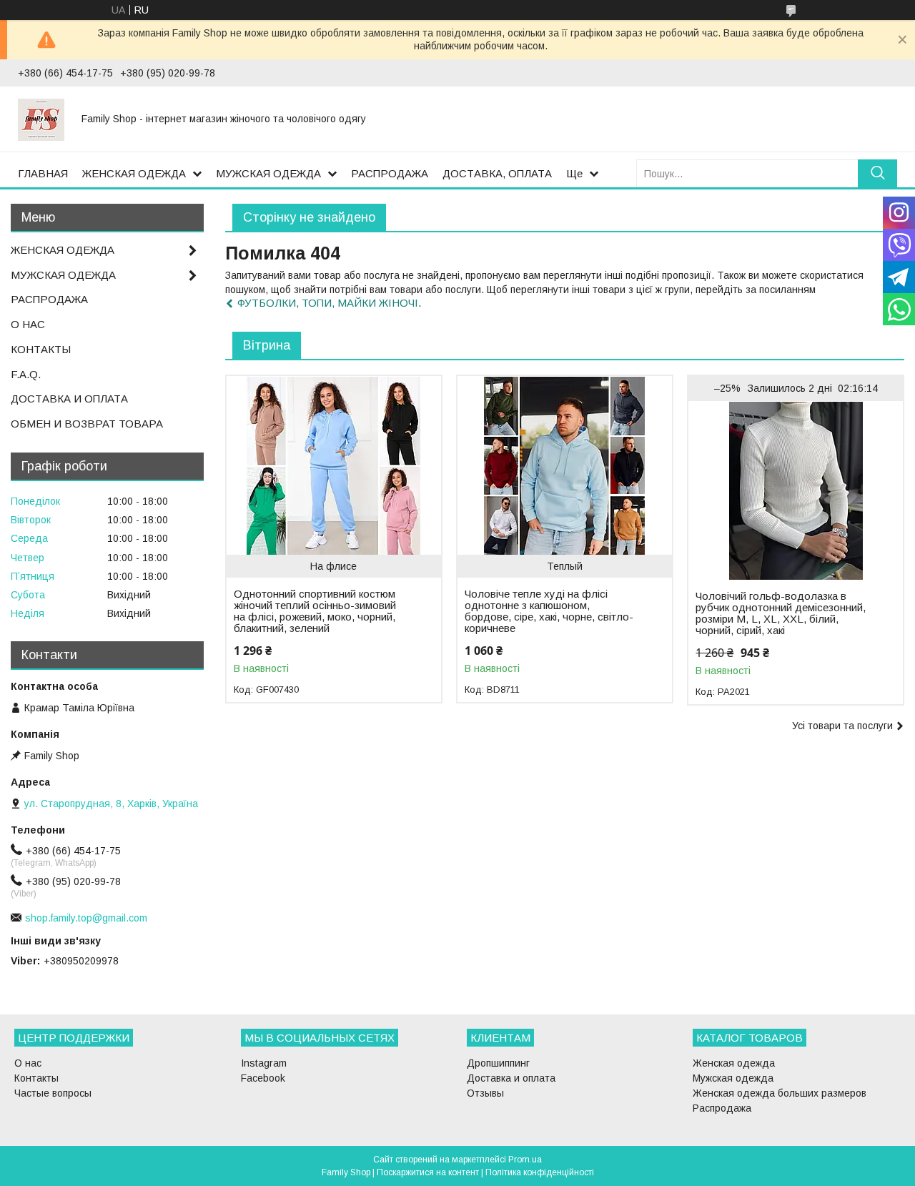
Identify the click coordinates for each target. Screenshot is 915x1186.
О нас (27, 1063)
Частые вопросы (53, 1093)
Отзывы (485, 1093)
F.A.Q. (26, 374)
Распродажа (722, 1108)
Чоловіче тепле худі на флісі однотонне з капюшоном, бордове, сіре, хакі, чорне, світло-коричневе (549, 611)
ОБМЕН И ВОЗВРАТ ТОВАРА (87, 423)
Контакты (36, 1078)
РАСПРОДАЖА (389, 173)
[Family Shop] (41, 118)
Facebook (263, 1078)
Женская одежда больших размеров (779, 1093)
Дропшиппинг (498, 1063)
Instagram (264, 1063)
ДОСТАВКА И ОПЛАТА (69, 398)
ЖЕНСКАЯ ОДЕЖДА (134, 173)
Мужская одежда (733, 1078)
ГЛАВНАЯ (43, 173)
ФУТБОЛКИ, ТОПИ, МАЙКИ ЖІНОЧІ (327, 303)
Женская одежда (734, 1063)
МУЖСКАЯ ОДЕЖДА (268, 173)
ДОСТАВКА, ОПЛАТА (497, 173)
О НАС (28, 324)
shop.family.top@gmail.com (86, 918)
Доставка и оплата (511, 1078)
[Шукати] (877, 173)
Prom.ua (525, 1160)
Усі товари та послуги (842, 725)
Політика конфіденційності (539, 1172)
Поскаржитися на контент (428, 1172)
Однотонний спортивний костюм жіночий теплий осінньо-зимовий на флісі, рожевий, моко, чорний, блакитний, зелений (315, 611)
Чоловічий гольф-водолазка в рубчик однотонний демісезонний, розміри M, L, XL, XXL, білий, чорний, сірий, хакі (781, 613)
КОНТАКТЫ (41, 349)
